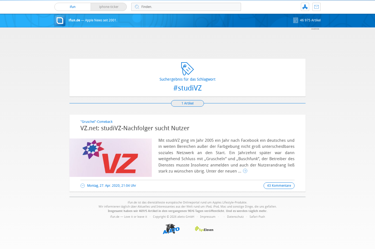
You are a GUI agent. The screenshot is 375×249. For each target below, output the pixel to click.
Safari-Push (257, 217)
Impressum (208, 217)
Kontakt (316, 7)
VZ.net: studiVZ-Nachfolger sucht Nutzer (134, 128)
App (305, 7)
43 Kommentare (279, 186)
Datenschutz (235, 217)
